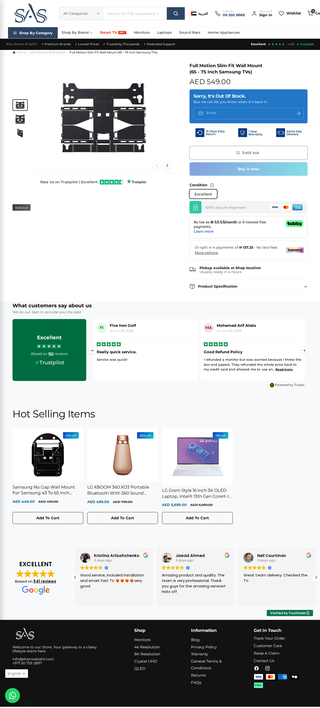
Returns (198, 675)
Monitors (142, 32)
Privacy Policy (203, 647)
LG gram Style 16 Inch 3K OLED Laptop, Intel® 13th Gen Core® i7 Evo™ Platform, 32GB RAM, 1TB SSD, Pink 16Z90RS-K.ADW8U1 (196, 494)
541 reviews (45, 581)
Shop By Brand (75, 32)
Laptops (164, 32)
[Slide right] (167, 166)
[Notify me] (298, 113)
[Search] (176, 13)
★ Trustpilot (305, 44)
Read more (179, 369)
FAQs (196, 682)
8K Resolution (147, 654)
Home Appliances (224, 32)
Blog (195, 639)
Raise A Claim (267, 653)
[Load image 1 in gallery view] (20, 105)
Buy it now (249, 169)
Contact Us (264, 660)
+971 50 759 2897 (27, 663)
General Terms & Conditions (206, 664)
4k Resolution (147, 647)
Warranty (199, 654)
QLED (139, 668)
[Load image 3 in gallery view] (20, 133)
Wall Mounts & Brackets (48, 52)
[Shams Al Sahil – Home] (30, 13)
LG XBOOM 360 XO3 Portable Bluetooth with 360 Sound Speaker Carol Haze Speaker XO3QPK (118, 490)
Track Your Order (269, 638)
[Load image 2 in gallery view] (20, 119)
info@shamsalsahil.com (33, 659)
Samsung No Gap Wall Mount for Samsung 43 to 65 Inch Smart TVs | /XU (43, 490)
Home (21, 52)
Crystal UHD (145, 661)
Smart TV (112, 32)
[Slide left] (157, 166)
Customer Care (268, 645)
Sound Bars (189, 32)
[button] (249, 286)
